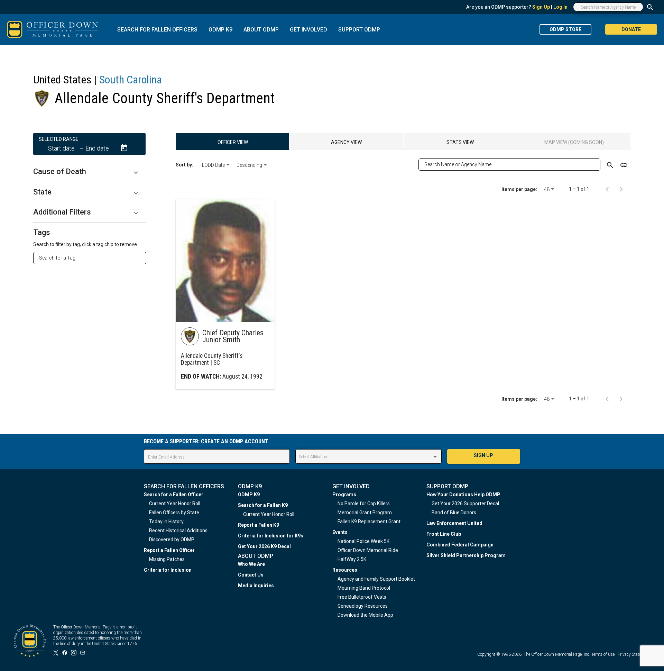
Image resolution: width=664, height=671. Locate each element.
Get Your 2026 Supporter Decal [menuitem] (465, 503)
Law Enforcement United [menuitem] (454, 523)
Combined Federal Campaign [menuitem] (460, 544)
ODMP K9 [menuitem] (249, 494)
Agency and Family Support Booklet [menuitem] (376, 579)
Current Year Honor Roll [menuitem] (174, 503)
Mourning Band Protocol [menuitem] (364, 588)
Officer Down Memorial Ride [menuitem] (368, 550)
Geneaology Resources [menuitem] (363, 606)
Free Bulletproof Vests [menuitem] (362, 597)
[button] (89, 171)
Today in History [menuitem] (166, 521)
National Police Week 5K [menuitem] (363, 541)
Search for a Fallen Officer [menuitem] (173, 494)
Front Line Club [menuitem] (443, 534)
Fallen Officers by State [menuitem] (174, 512)
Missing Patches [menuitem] (167, 559)
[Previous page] (607, 189)
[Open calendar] (124, 148)
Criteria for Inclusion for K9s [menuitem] (270, 535)
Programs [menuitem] (344, 494)
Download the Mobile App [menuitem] (365, 615)
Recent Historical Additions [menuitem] (178, 530)
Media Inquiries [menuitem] (256, 585)
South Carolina (130, 79)
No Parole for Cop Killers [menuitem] (364, 503)
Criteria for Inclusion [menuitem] (168, 570)
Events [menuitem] (340, 532)
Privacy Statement (634, 654)
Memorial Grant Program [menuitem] (365, 512)
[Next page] (621, 189)
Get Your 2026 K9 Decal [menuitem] (264, 546)
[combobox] (92, 257)
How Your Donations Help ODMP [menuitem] (463, 494)
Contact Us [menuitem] (251, 575)
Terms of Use (603, 654)
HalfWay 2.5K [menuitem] (352, 559)
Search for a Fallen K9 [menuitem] (263, 505)
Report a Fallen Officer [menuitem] (169, 550)
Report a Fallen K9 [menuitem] (258, 525)
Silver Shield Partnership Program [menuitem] (466, 555)
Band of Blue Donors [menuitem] (454, 512)
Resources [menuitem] (344, 570)
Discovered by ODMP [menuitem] (171, 539)
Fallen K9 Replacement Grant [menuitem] (369, 521)
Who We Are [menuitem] (251, 564)
